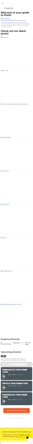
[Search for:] (16, 7)
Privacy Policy (16, 434)
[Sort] (5, 356)
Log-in (16, 436)
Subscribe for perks (24, 435)
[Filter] (2, 356)
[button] (3, 344)
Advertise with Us (7, 434)
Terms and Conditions (8, 436)
